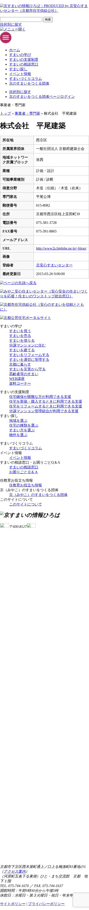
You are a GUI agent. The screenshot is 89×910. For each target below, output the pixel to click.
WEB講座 (17, 379)
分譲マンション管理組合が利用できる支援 (44, 411)
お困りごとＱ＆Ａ (23, 472)
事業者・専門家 (27, 113)
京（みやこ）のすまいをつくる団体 (38, 495)
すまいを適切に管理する (29, 359)
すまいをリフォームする (29, 355)
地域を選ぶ (18, 420)
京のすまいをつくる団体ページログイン (42, 97)
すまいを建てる (22, 350)
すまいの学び (20, 55)
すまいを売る (20, 336)
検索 (48, 19)
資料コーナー (20, 383)
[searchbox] (21, 19)
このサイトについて (25, 504)
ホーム (14, 50)
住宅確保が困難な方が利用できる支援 (40, 397)
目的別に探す (11, 24)
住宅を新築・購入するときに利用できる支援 (45, 401)
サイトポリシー (13, 904)
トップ (5, 113)
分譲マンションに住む (27, 345)
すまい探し (18, 69)
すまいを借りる (22, 340)
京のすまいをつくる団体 (29, 83)
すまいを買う (20, 331)
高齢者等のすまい (23, 374)
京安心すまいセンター (54, 265)
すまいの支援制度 (23, 59)
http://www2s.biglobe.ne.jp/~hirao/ (61, 248)
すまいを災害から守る (27, 369)
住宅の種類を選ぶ (23, 425)
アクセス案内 (15, 871)
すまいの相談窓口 (23, 64)
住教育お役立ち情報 (25, 485)
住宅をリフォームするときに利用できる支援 (45, 406)
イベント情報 (20, 74)
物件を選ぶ (18, 435)
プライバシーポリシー (46, 904)
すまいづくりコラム (25, 79)
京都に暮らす (20, 364)
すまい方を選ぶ (22, 430)
